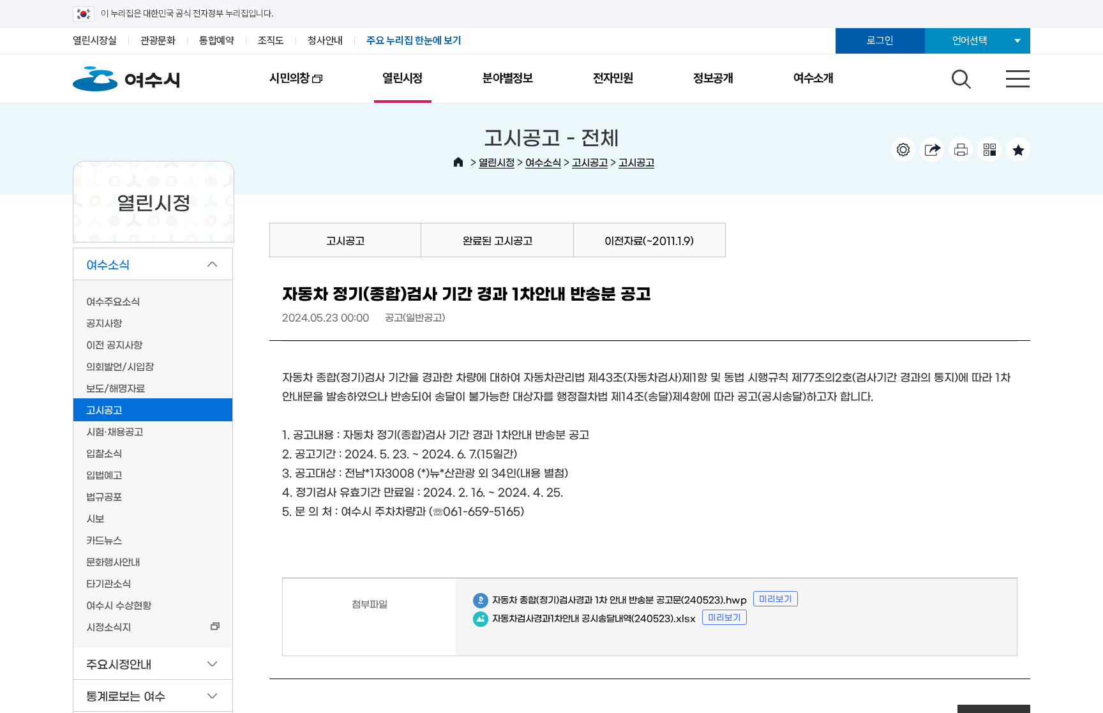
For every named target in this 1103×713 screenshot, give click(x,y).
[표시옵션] (903, 149)
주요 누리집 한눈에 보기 (413, 40)
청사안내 (325, 40)
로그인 (880, 40)
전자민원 (613, 78)
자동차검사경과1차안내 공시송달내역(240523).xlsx (584, 618)
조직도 (271, 40)
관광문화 (158, 40)
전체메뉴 (1006, 76)
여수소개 (813, 78)
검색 (959, 76)
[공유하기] (932, 149)
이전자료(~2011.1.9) (649, 240)
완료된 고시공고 (497, 240)
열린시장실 (95, 40)
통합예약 (216, 40)
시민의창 (274, 87)
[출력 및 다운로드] (961, 149)
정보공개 (713, 78)
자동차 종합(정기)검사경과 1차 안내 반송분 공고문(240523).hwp (610, 600)
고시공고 (590, 162)
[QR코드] (989, 149)
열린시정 (402, 78)
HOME (458, 162)
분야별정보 (508, 78)
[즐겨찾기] (1018, 149)
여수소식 (543, 162)
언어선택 (969, 40)
